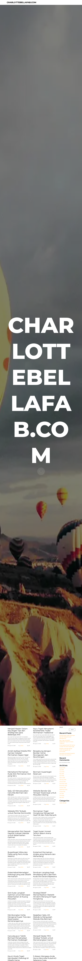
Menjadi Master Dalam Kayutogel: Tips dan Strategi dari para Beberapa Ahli (18, 732)
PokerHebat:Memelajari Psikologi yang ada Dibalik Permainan (19, 874)
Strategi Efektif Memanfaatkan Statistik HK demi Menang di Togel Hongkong (44, 896)
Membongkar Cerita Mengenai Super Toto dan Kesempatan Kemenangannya (19, 918)
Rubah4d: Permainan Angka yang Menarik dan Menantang (44, 854)
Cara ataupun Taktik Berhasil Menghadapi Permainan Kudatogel (17, 938)
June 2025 (61, 795)
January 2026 (62, 781)
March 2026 (62, 777)
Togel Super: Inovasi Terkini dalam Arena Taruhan (42, 833)
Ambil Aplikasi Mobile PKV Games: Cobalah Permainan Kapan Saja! (19, 753)
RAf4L (22, 745)
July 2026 (61, 769)
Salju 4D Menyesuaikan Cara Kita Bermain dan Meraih (18, 793)
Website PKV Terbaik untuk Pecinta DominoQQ (19, 812)
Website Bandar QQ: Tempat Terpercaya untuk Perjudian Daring (44, 793)
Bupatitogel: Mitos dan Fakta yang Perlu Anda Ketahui (18, 854)
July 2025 (61, 793)
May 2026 (61, 773)
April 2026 (61, 775)
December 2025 (63, 783)
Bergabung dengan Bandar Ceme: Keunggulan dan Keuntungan (42, 754)
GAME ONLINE (62, 803)
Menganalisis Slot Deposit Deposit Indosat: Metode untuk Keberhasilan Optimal (19, 834)
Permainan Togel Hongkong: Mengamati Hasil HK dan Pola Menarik (44, 813)
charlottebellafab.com (21, 2)
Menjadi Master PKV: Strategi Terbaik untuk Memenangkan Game (43, 938)
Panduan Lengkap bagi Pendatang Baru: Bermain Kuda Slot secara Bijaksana (45, 874)
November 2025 (63, 785)
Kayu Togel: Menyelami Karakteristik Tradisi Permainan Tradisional (43, 731)
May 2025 (61, 797)
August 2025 (62, 791)
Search (61, 727)
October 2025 (62, 787)
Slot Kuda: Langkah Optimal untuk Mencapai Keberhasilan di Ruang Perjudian (19, 896)
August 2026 (62, 767)
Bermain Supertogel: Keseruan (42, 773)
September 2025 (63, 789)
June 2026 (61, 771)
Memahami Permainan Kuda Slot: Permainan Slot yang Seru (19, 774)
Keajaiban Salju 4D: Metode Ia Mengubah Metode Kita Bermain (42, 917)
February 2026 (62, 779)
